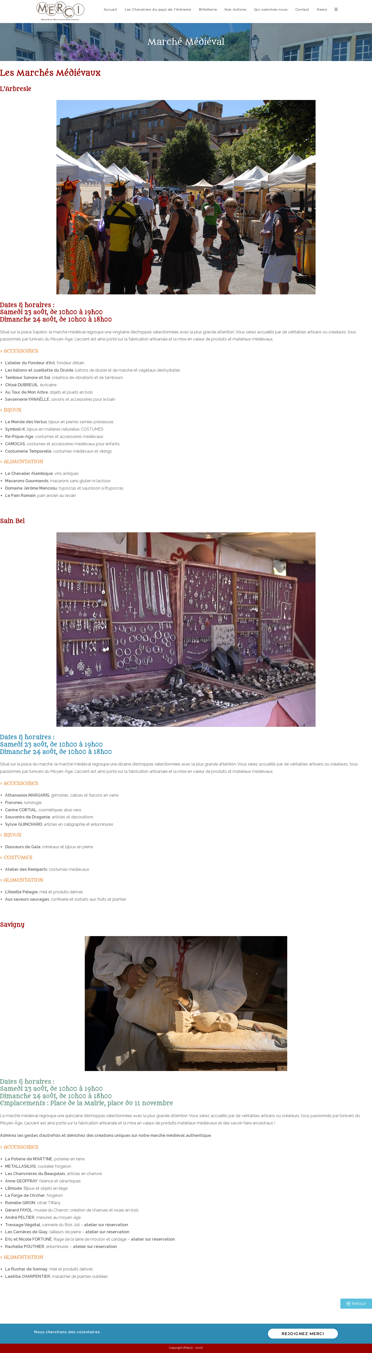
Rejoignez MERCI (303, 1333)
